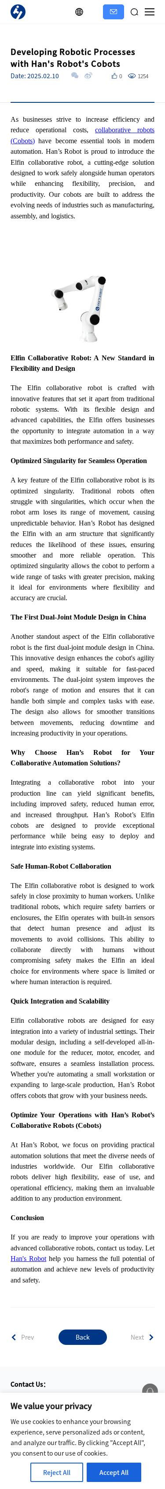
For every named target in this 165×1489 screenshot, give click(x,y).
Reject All (56, 1472)
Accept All (113, 1472)
